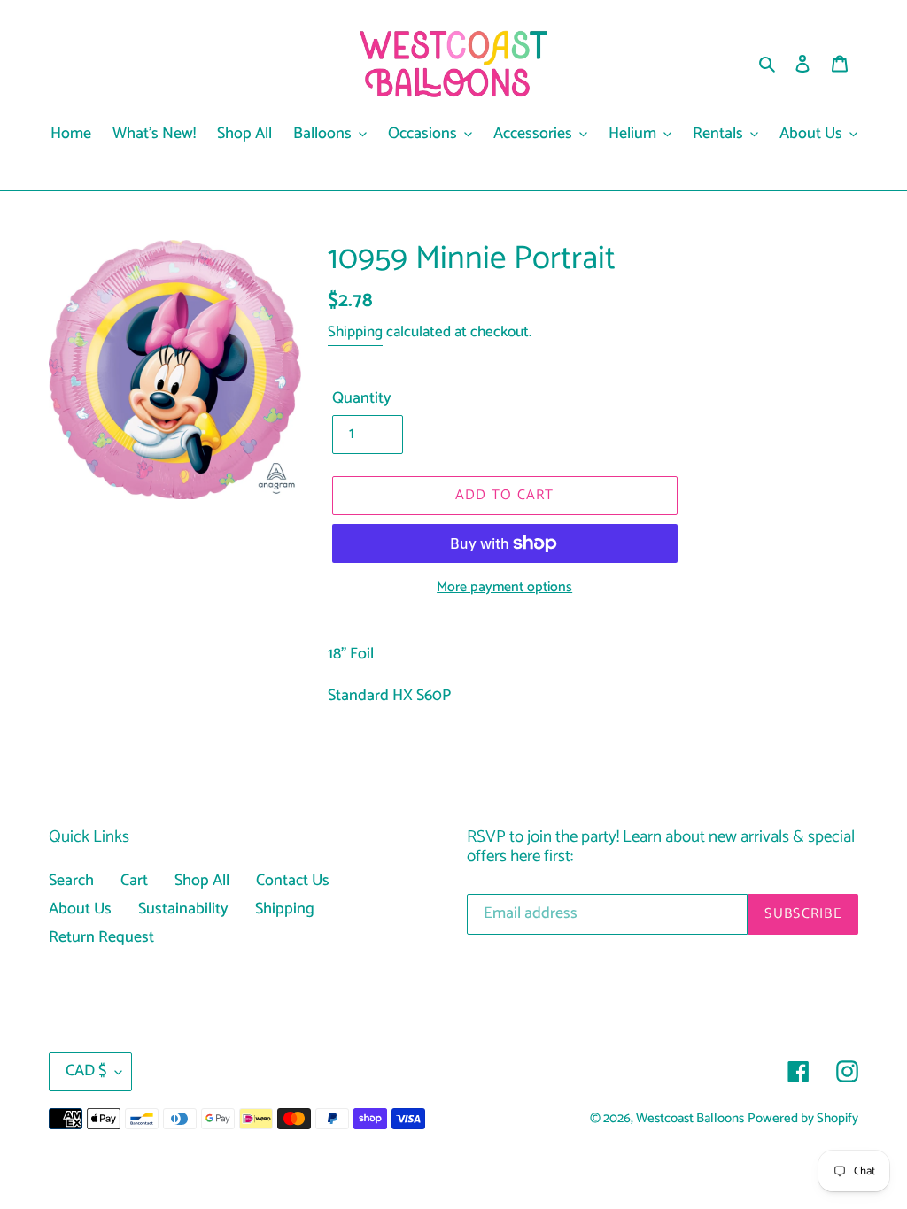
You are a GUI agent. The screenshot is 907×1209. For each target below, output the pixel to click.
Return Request (101, 937)
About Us (80, 909)
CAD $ (86, 1071)
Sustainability (183, 909)
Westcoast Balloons (690, 1118)
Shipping (355, 332)
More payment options (504, 587)
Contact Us (292, 880)
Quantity (361, 399)
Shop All (201, 880)
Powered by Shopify (803, 1118)
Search (71, 880)
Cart (134, 880)
